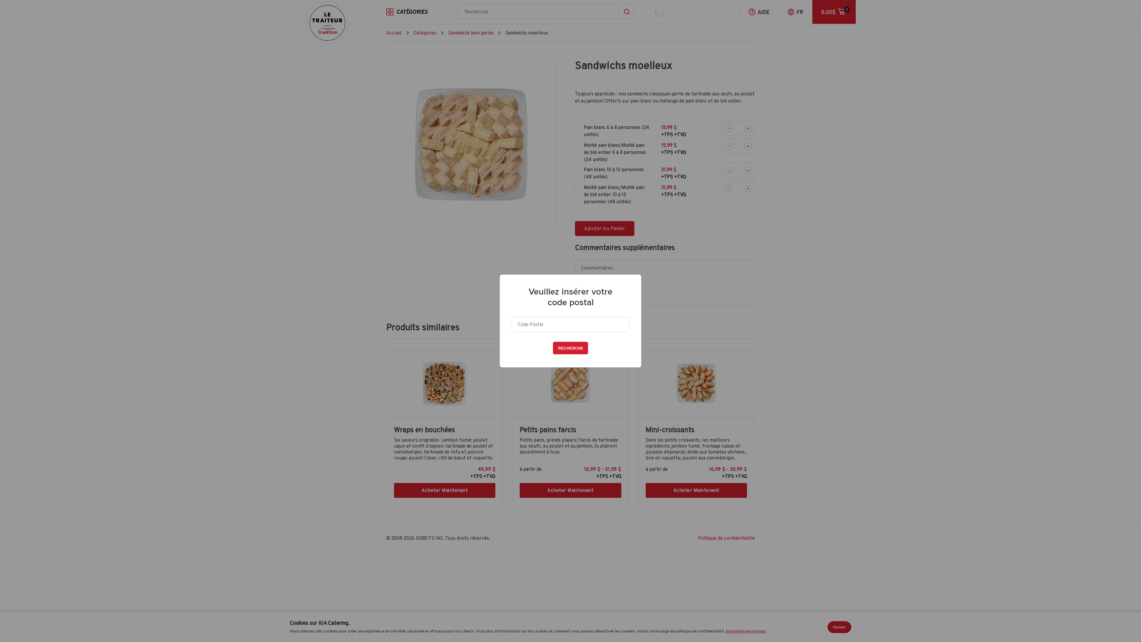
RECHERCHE (570, 348)
